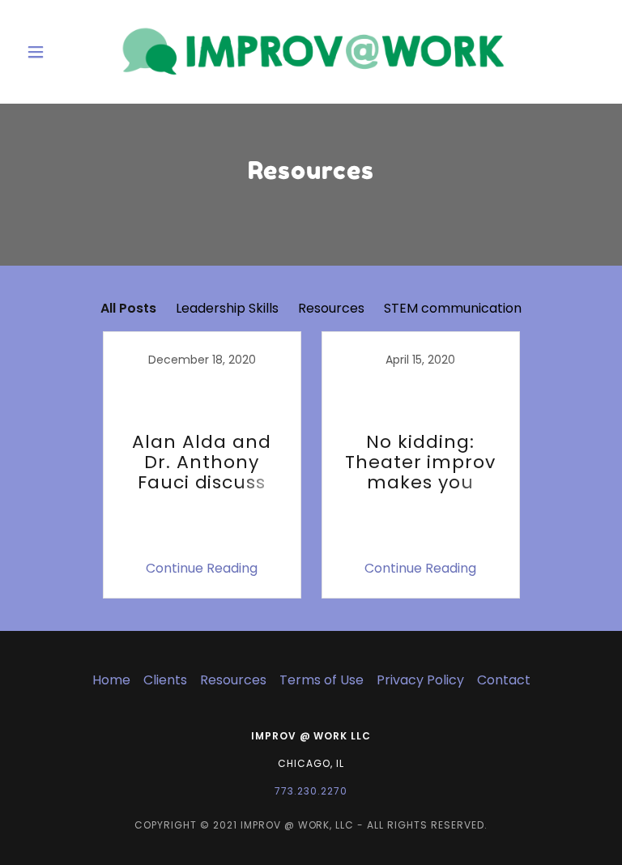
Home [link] (111, 680)
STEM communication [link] (453, 308)
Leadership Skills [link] (227, 308)
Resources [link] (331, 308)
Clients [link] (165, 680)
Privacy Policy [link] (420, 680)
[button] (63, 52)
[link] (311, 51)
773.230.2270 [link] (311, 791)
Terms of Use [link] (321, 680)
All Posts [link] (128, 308)
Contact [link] (503, 680)
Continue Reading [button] (202, 568)
